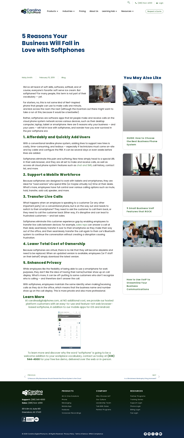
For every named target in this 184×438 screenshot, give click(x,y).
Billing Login (135, 409)
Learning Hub (108, 11)
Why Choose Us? (103, 396)
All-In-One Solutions (70, 396)
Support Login (136, 403)
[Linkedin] (145, 434)
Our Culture (101, 399)
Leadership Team (103, 403)
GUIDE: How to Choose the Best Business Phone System (142, 141)
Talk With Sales (102, 406)
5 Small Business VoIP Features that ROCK (140, 210)
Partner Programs (103, 409)
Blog (64, 77)
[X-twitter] (156, 434)
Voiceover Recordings (71, 413)
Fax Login (134, 413)
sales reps (81, 224)
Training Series (136, 399)
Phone (64, 399)
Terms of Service (81, 434)
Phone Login (135, 406)
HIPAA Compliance (96, 434)
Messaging (66, 403)
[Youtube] (160, 434)
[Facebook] (149, 434)
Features (65, 409)
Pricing (82, 11)
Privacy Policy (69, 434)
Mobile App (66, 406)
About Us (93, 11)
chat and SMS (84, 165)
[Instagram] (152, 434)
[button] (130, 2)
